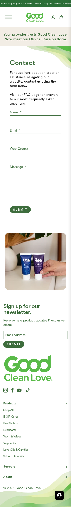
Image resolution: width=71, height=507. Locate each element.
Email (15, 130)
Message (18, 167)
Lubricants (9, 430)
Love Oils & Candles (15, 449)
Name (15, 112)
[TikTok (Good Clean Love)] (27, 390)
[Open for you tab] (59, 495)
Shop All (8, 410)
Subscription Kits (13, 456)
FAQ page (31, 95)
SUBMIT (20, 209)
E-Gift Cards (10, 416)
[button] (8, 17)
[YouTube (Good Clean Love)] (19, 390)
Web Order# (19, 148)
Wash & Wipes (12, 436)
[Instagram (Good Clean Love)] (5, 390)
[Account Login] (53, 17)
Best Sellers (10, 423)
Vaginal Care (11, 443)
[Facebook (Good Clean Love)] (12, 390)
